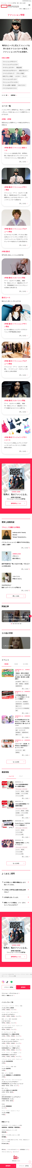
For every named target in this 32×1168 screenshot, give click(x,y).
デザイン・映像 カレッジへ (24, 8)
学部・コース (4, 976)
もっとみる (16, 762)
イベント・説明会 (8, 987)
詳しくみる (16, 596)
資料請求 (23, 987)
